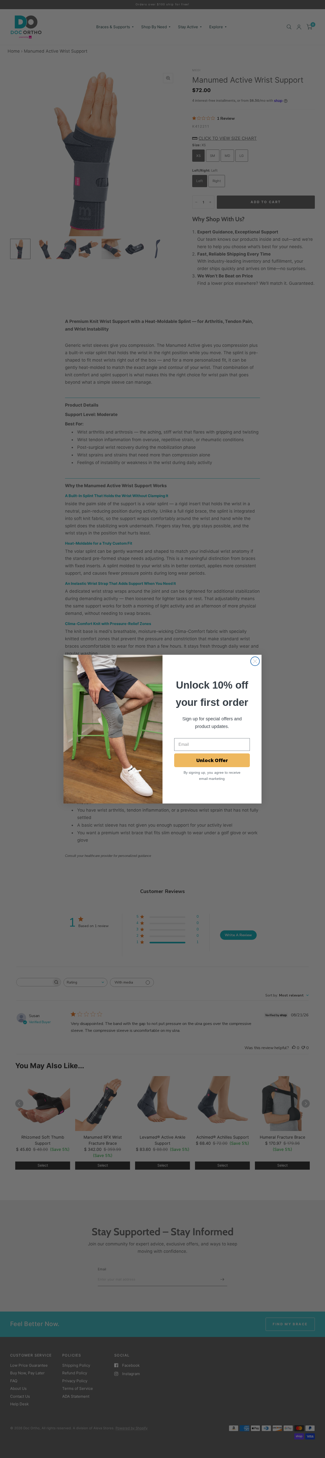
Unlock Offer (212, 760)
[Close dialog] (255, 661)
